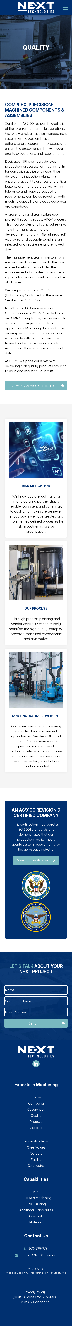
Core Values (36, 1147)
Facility (36, 1159)
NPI (36, 1192)
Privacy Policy (34, 1292)
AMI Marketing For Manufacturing (46, 1272)
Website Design (15, 1272)
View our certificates (32, 860)
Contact (36, 1128)
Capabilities (36, 1109)
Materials (36, 1222)
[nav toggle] (65, 8)
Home (36, 1097)
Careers (36, 1153)
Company (36, 1103)
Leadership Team (36, 1141)
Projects (36, 1121)
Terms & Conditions (34, 1302)
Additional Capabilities (36, 1210)
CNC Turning (36, 1204)
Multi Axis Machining (36, 1198)
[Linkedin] (36, 1064)
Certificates (36, 1166)
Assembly (36, 1216)
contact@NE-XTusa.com (38, 1255)
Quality (36, 1115)
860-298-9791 (38, 1248)
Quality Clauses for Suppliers (34, 1297)
